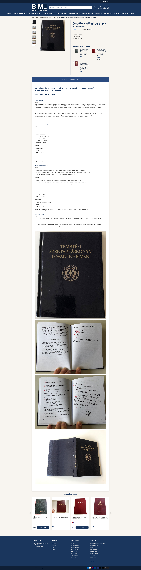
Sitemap (53, 549)
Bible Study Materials (20, 13)
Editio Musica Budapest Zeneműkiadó (97, 543)
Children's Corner (49, 13)
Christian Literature (35, 13)
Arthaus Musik (93, 557)
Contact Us (125, 13)
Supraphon (92, 547)
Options (99, 59)
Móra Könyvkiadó (93, 549)
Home (33, 17)
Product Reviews (76, 79)
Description (62, 79)
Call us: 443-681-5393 (38, 546)
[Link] (39, 7)
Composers (98, 13)
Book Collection (62, 13)
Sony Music (92, 555)
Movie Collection (74, 13)
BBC (91, 559)
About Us (117, 13)
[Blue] (73, 522)
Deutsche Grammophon (95, 553)
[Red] (72, 522)
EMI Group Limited (94, 545)
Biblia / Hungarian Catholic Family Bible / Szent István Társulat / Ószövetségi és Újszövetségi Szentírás (80, 517)
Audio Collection (87, 13)
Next (35, 45)
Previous (33, 45)
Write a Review (90, 29)
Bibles (9, 13)
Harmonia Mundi (93, 551)
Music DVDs (108, 13)
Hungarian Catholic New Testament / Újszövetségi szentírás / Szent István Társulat (84, 52)
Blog (132, 13)
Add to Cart (43, 527)
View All (92, 561)
